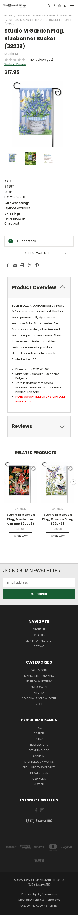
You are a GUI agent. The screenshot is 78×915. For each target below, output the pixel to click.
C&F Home (39, 778)
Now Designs (39, 745)
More (39, 704)
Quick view (21, 536)
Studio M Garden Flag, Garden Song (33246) (57, 519)
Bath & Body (39, 670)
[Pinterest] (37, 265)
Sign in (30, 641)
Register (47, 641)
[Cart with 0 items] (65, 5)
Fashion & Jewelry (39, 681)
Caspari (39, 733)
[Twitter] (30, 265)
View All (39, 784)
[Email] (15, 265)
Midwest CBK (39, 773)
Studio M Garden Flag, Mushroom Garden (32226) (20, 519)
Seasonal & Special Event (39, 698)
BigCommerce (47, 894)
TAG (39, 728)
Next (73, 482)
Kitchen (39, 693)
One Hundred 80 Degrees (39, 767)
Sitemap (39, 646)
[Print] (22, 265)
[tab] (39, 287)
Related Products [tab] (36, 453)
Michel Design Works (39, 761)
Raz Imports (39, 756)
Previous (5, 482)
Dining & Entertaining (39, 676)
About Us (39, 629)
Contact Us (39, 635)
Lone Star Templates (46, 900)
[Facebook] (7, 265)
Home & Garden (39, 687)
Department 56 (39, 750)
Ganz (39, 739)
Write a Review (15, 64)
